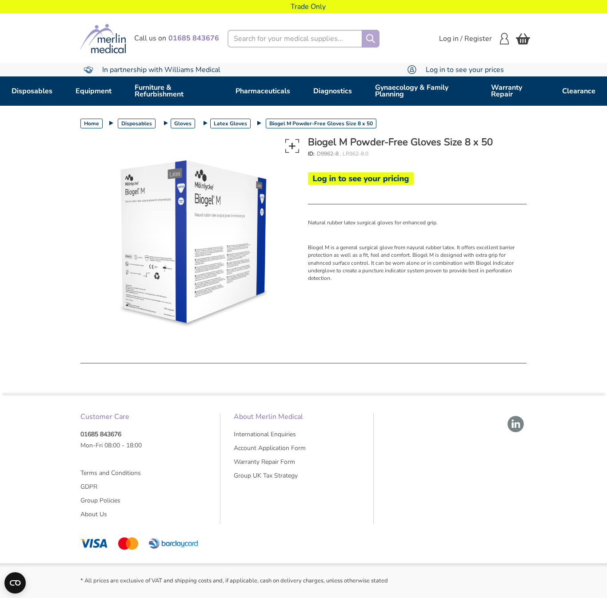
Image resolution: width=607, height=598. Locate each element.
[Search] (370, 39)
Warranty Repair (506, 91)
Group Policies (100, 500)
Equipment (94, 91)
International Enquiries (265, 434)
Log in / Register (465, 39)
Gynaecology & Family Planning (411, 91)
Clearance (578, 91)
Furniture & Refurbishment (159, 91)
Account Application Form (270, 448)
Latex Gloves (230, 123)
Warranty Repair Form (264, 462)
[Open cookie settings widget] (15, 583)
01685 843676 (100, 434)
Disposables (32, 91)
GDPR (88, 486)
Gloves (183, 123)
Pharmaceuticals (263, 91)
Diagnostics (332, 91)
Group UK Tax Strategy (266, 475)
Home (91, 123)
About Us (93, 514)
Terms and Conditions (110, 473)
